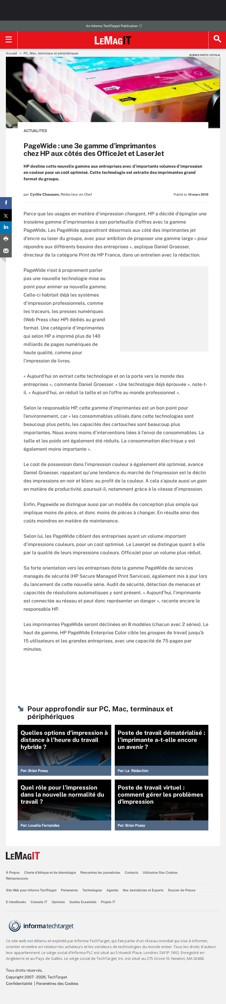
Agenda (112, 890)
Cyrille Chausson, (45, 194)
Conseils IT (39, 902)
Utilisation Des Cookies (160, 872)
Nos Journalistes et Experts (143, 890)
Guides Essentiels (83, 902)
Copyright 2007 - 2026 (26, 977)
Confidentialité (19, 983)
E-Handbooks (16, 902)
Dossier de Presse (181, 890)
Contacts (131, 872)
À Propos (13, 872)
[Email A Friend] (6, 251)
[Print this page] (6, 239)
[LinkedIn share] (6, 227)
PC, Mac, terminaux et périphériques (51, 53)
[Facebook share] (6, 203)
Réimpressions (17, 878)
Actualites (35, 131)
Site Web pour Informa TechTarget (31, 890)
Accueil (11, 53)
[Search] (217, 40)
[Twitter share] (6, 215)
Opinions (58, 902)
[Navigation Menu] (9, 40)
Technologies (92, 890)
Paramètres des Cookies (57, 983)
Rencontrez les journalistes (100, 872)
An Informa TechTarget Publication (111, 26)
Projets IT (108, 902)
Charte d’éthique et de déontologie (50, 872)
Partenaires (69, 890)
